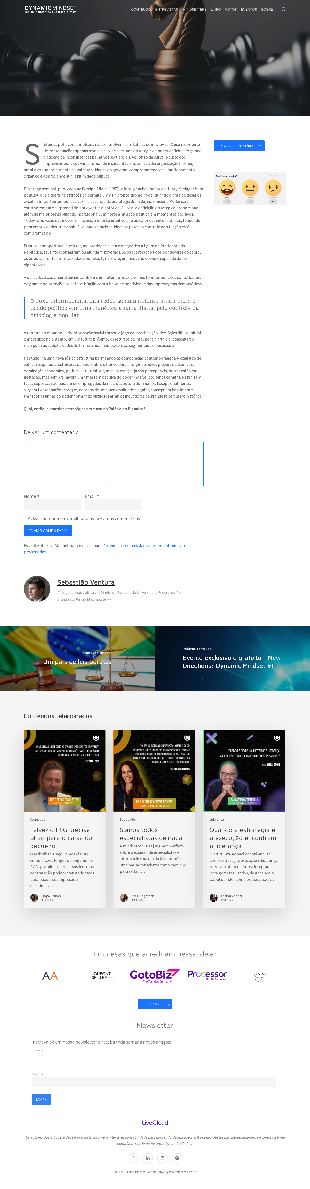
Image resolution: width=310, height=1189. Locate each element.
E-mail (37, 1050)
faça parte (155, 1004)
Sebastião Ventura (142, 115)
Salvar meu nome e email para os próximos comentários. (84, 519)
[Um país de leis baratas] (77, 658)
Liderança (142, 77)
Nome (31, 496)
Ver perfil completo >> (93, 599)
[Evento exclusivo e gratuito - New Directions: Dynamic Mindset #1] (232, 658)
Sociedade (168, 77)
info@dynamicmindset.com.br (177, 1172)
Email (92, 496)
